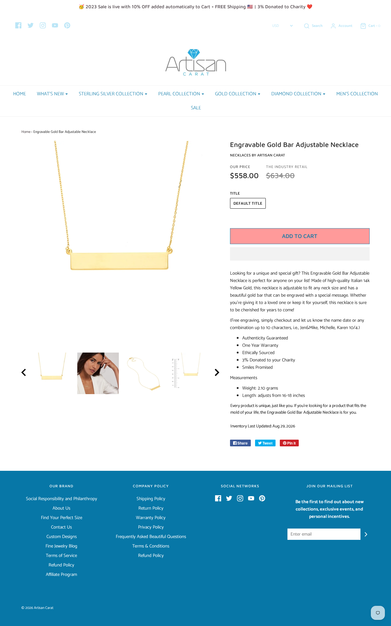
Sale (196, 108)
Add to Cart (299, 236)
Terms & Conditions (150, 546)
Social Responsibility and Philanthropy (61, 499)
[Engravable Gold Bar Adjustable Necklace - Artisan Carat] (52, 373)
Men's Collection (357, 94)
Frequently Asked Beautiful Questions (151, 536)
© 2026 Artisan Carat (37, 608)
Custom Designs (61, 536)
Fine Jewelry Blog (61, 546)
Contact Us (61, 527)
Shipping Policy (151, 499)
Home (19, 94)
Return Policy (150, 508)
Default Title (247, 203)
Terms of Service (61, 555)
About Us (61, 508)
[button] (300, 254)
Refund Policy (61, 565)
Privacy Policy (151, 527)
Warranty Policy (151, 518)
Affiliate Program (61, 574)
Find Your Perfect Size (61, 518)
